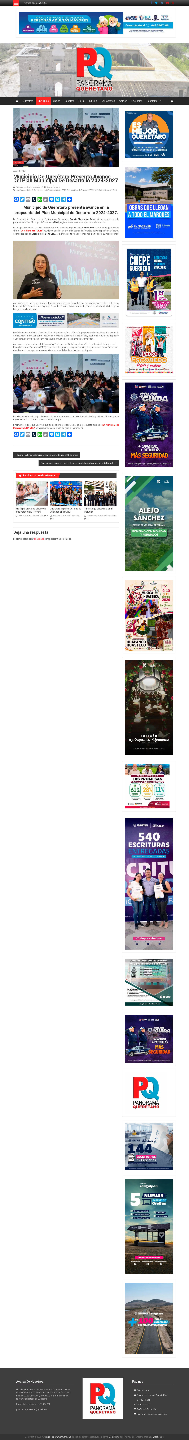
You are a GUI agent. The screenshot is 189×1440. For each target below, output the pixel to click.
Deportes (69, 101)
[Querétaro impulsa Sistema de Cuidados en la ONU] (66, 493)
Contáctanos (108, 101)
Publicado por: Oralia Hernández (27, 187)
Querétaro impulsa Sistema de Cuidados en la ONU (65, 510)
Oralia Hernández (37, 516)
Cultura (56, 101)
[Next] (166, 282)
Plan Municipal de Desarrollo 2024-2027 (82, 190)
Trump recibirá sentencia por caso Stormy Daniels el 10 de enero (47, 455)
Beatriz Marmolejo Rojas (43, 190)
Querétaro (28, 101)
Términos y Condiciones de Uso (152, 1414)
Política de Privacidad (147, 1409)
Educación (136, 101)
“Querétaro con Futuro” (24, 190)
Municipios (43, 101)
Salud (81, 101)
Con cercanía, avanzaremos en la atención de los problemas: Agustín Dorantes (78, 463)
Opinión (123, 101)
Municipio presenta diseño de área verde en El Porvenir (31, 510)
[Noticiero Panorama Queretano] (94, 70)
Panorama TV (154, 101)
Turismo (93, 101)
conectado (39, 539)
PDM (64, 190)
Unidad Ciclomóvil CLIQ (107, 190)
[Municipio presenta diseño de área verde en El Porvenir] (32, 493)
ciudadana (57, 190)
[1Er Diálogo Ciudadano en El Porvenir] (100, 493)
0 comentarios (52, 187)
